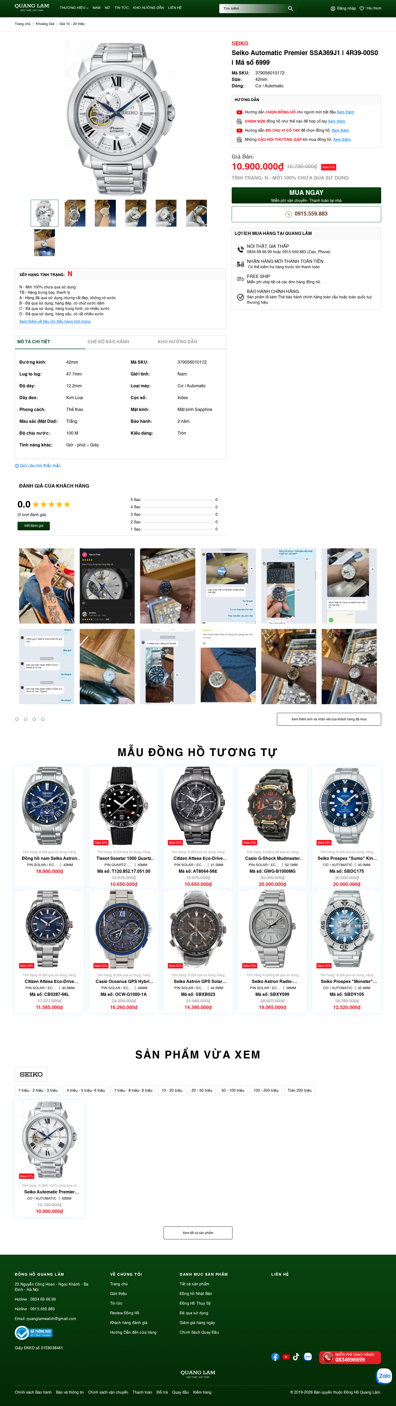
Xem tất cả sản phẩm (198, 1233)
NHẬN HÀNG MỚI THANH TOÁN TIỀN (285, 262)
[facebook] (275, 1360)
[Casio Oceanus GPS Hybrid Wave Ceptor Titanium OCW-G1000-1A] (123, 929)
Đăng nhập (346, 8)
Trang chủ (119, 1284)
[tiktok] (296, 1359)
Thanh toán (142, 1392)
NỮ (107, 8)
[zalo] (308, 1360)
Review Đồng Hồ (125, 1313)
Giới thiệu (118, 1294)
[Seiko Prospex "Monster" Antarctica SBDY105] (347, 929)
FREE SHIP (258, 277)
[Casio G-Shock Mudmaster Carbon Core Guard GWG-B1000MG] (272, 806)
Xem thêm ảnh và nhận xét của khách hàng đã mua (329, 719)
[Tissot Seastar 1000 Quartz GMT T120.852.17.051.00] (123, 806)
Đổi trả (162, 1392)
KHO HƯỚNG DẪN (148, 8)
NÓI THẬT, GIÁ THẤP (268, 247)
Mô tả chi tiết (33, 342)
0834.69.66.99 (43, 1299)
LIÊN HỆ (175, 8)
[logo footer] (198, 1375)
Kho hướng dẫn (177, 342)
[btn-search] (290, 8)
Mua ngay (306, 196)
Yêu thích (373, 8)
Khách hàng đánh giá (129, 1323)
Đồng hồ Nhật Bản (196, 1294)
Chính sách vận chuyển (108, 1392)
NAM (96, 8)
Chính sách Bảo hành (33, 1392)
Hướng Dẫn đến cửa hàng (133, 1333)
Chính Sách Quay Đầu (199, 1333)
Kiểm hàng (202, 1392)
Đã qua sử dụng (194, 1313)
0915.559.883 (311, 214)
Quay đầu (180, 1392)
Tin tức (116, 1303)
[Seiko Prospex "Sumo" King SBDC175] (346, 806)
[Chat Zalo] (384, 1376)
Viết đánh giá (33, 526)
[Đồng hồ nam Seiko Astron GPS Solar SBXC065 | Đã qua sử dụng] (49, 806)
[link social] (34, 1339)
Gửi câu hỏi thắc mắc (40, 466)
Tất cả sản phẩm (194, 1284)
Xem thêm (345, 112)
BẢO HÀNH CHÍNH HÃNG (273, 292)
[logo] (32, 10)
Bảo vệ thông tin (70, 1392)
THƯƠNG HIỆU (72, 8)
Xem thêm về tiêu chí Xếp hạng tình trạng (55, 322)
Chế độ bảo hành (108, 342)
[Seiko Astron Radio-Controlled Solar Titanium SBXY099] (272, 929)
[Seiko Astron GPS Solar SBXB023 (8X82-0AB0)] (198, 929)
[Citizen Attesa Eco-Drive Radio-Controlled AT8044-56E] (198, 806)
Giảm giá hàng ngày (197, 1323)
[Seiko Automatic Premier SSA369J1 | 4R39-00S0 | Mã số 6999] (49, 1139)
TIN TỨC (121, 8)
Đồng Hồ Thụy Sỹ (195, 1303)
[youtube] (286, 1360)
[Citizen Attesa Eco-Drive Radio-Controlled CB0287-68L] (49, 929)
